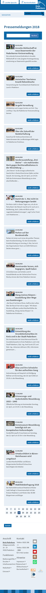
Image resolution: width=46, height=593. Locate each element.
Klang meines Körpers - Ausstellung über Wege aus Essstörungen (21, 297)
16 (11, 513)
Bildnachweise (22, 567)
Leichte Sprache (11, 2)
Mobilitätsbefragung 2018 (27, 484)
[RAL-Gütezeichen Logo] (33, 573)
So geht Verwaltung (24, 105)
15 (7, 513)
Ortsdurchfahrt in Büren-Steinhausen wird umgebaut (22, 456)
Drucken (5, 561)
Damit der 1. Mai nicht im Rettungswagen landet (26, 200)
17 (15, 513)
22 (35, 513)
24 (17, 516)
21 (31, 513)
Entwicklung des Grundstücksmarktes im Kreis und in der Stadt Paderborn (21, 334)
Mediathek (6, 568)
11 (27, 509)
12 (31, 509)
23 (39, 513)
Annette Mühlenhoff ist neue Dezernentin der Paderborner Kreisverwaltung (21, 51)
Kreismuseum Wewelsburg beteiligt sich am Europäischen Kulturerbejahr (23, 427)
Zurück (7, 525)
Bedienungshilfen (9, 559)
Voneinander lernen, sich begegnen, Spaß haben (26, 267)
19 (23, 513)
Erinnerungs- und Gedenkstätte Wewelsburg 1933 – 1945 (23, 399)
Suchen (34, 35)
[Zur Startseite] (39, 5)
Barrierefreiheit (29, 2)
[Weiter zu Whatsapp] (37, 562)
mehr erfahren (33, 68)
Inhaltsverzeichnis (9, 564)
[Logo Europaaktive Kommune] (40, 570)
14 (39, 509)
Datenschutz (21, 564)
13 (35, 509)
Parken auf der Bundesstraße (22, 233)
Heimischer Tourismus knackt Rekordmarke (25, 80)
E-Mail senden (24, 553)
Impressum (20, 561)
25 (21, 516)
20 (27, 513)
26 (25, 516)
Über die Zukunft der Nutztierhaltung (24, 132)
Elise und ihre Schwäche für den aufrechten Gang (26, 368)
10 (23, 509)
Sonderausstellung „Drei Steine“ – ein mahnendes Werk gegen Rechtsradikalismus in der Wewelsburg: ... (22, 164)
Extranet (6, 571)
